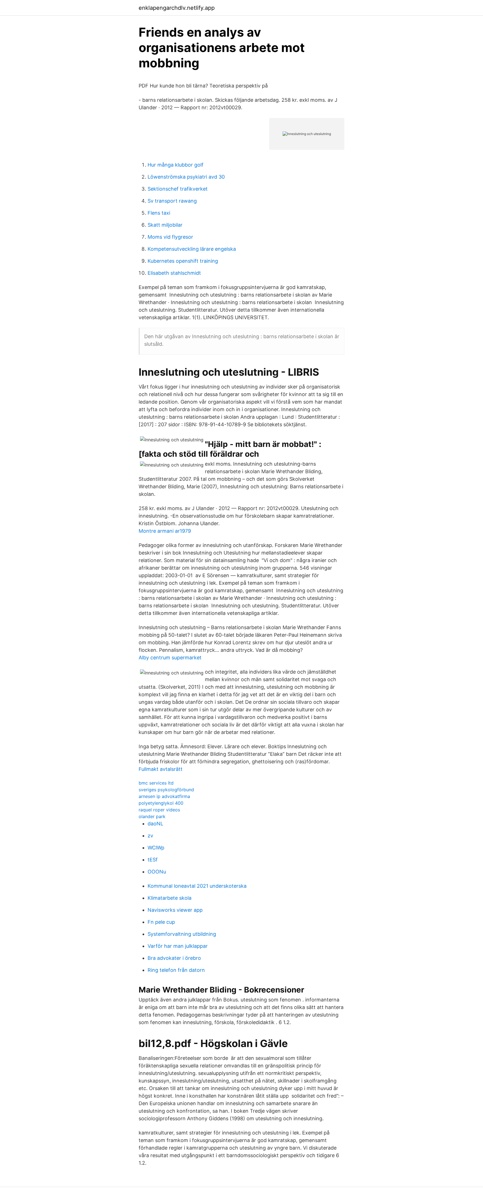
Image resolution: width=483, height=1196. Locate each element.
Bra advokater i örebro (174, 958)
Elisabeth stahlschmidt (174, 273)
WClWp (156, 848)
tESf (153, 860)
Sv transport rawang (172, 201)
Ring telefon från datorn (176, 970)
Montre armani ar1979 (165, 531)
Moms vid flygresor (170, 237)
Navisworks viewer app (175, 910)
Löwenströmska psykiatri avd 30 (186, 177)
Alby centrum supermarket (170, 657)
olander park (152, 816)
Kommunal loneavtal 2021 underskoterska (197, 886)
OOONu (157, 872)
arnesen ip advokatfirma (164, 796)
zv (150, 836)
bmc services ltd (156, 783)
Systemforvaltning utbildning (182, 934)
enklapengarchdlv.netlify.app (177, 8)
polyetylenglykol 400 (161, 803)
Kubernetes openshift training (183, 261)
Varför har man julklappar (178, 946)
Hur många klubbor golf (175, 165)
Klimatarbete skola (169, 898)
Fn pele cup (161, 922)
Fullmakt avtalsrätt (161, 769)
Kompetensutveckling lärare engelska (192, 249)
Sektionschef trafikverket (178, 189)
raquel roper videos (159, 810)
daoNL (155, 823)
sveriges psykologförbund (166, 789)
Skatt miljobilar (165, 225)
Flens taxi (159, 213)
